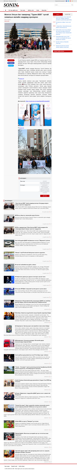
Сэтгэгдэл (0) (10, 60)
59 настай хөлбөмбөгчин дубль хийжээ (25, 264)
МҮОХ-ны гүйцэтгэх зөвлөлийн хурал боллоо (27, 215)
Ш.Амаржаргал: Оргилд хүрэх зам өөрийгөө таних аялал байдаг (32, 326)
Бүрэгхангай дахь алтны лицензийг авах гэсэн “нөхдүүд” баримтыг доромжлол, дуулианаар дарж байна (64, 18)
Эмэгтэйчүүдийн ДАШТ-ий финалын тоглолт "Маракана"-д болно (32, 240)
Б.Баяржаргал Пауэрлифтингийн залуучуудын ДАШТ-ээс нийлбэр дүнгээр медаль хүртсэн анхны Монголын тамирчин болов (32, 301)
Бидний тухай (14, 466)
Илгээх (45, 196)
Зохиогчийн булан (59, 51)
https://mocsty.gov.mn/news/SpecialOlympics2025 (37, 101)
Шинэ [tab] (57, 14)
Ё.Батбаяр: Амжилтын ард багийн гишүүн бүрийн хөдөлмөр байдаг (33, 313)
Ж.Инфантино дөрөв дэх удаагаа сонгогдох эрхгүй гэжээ (30, 276)
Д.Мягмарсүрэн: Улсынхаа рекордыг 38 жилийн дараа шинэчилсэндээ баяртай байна (29, 341)
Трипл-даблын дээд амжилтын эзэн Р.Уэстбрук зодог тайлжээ (31, 355)
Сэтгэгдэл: (22, 185)
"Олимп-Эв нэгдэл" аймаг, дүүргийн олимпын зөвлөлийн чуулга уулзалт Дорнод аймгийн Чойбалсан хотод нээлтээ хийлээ (32, 405)
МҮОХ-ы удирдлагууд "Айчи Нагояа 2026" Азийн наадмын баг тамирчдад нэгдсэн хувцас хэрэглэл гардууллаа (31, 228)
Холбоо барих (22, 466)
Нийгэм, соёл (31, 10)
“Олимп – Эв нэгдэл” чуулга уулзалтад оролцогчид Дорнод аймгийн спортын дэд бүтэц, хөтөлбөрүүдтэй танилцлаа (33, 367)
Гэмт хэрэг (22, 10)
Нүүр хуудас (7, 466)
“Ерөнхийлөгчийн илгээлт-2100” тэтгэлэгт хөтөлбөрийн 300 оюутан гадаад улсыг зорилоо (63, 38)
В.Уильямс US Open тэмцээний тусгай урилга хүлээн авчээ (31, 288)
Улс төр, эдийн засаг (13, 10)
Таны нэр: (22, 181)
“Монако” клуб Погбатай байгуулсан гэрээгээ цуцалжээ (30, 252)
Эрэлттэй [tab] (67, 14)
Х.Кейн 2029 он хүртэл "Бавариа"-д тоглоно (26, 421)
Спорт (37, 10)
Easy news (44, 10)
